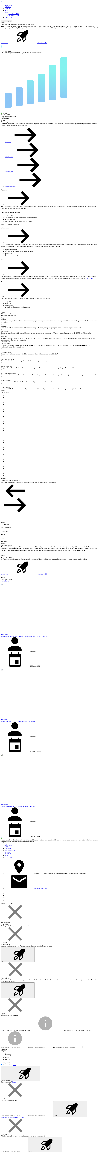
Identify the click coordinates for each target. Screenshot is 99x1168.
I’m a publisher (17, 1030)
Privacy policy (9, 857)
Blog (6, 10)
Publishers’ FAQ (14, 15)
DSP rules (8, 854)
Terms (6, 847)
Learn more (89, 278)
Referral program (10, 850)
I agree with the (9, 1065)
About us (7, 8)
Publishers (8, 7)
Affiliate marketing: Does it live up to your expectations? (18, 721)
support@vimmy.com (40, 888)
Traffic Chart (8, 17)
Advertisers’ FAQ (14, 14)
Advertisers (8, 5)
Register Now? (19, 1117)
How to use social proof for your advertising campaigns (18, 806)
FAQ (6, 12)
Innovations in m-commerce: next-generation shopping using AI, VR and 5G (24, 636)
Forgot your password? (8, 1117)
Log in (3, 21)
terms (14, 1065)
